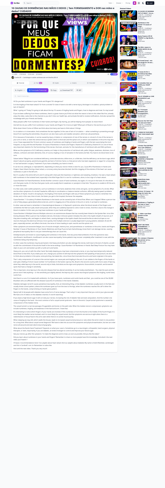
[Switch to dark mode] (143, 3)
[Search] (24, 3)
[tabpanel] (64, 219)
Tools (110, 3)
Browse (118, 3)
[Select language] (139, 3)
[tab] (20, 83)
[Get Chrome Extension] (134, 3)
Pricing (128, 3)
